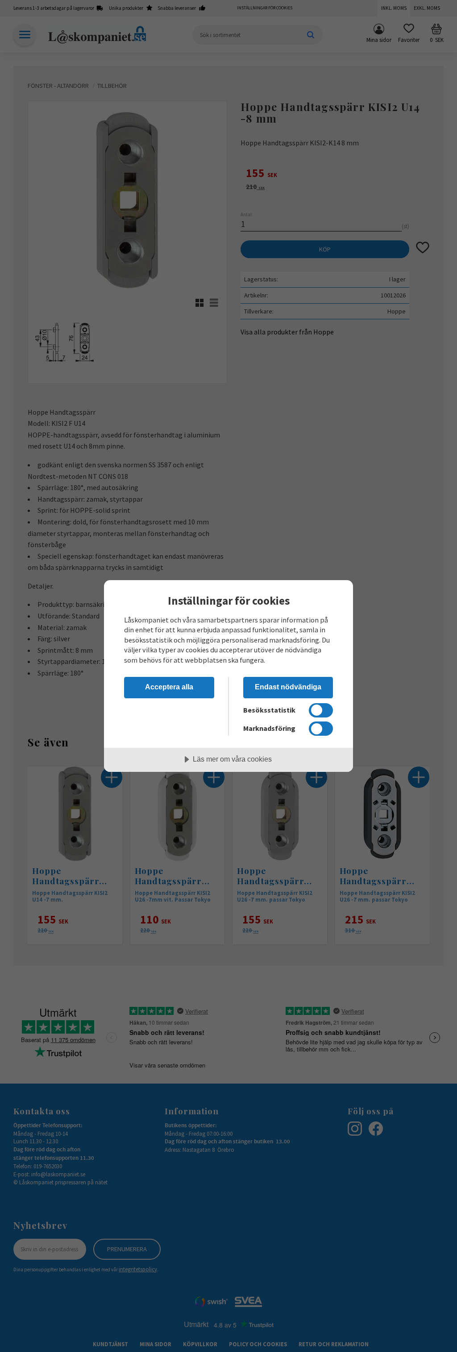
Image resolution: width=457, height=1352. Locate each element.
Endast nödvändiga (288, 687)
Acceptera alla (169, 687)
